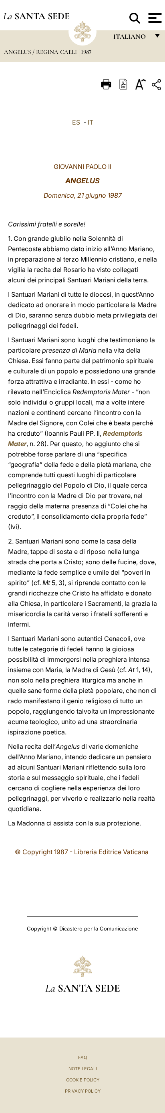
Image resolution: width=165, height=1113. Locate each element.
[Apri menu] (154, 18)
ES (76, 122)
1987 (86, 52)
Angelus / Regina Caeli (41, 52)
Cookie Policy (82, 1080)
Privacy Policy (83, 1091)
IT (90, 122)
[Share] (157, 86)
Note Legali (82, 1068)
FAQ (82, 1057)
